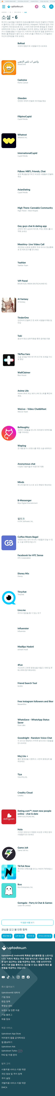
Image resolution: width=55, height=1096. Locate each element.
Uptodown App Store (11, 1033)
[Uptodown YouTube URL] (3, 977)
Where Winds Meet (10, 1)
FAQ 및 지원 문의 (9, 1054)
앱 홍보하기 (6, 1042)
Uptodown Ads (8, 1046)
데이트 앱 (31, 936)
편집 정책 (5, 1001)
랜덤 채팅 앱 (7, 936)
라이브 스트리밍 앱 (44, 936)
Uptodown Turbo (11, 1050)
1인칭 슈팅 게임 (44, 1)
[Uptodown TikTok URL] (8, 977)
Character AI (34, 1)
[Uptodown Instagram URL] (18, 977)
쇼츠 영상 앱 (19, 936)
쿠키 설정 (5, 1078)
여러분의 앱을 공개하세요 (13, 1037)
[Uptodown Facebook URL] (28, 977)
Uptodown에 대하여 (10, 992)
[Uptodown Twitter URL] (13, 977)
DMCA (4, 1087)
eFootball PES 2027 (23, 1)
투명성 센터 (6, 1005)
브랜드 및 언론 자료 (10, 1010)
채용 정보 (5, 1019)
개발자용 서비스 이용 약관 (13, 1083)
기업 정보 (5, 997)
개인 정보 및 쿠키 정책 (11, 1073)
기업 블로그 (6, 1014)
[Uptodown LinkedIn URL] (23, 977)
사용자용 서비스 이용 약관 (13, 1069)
